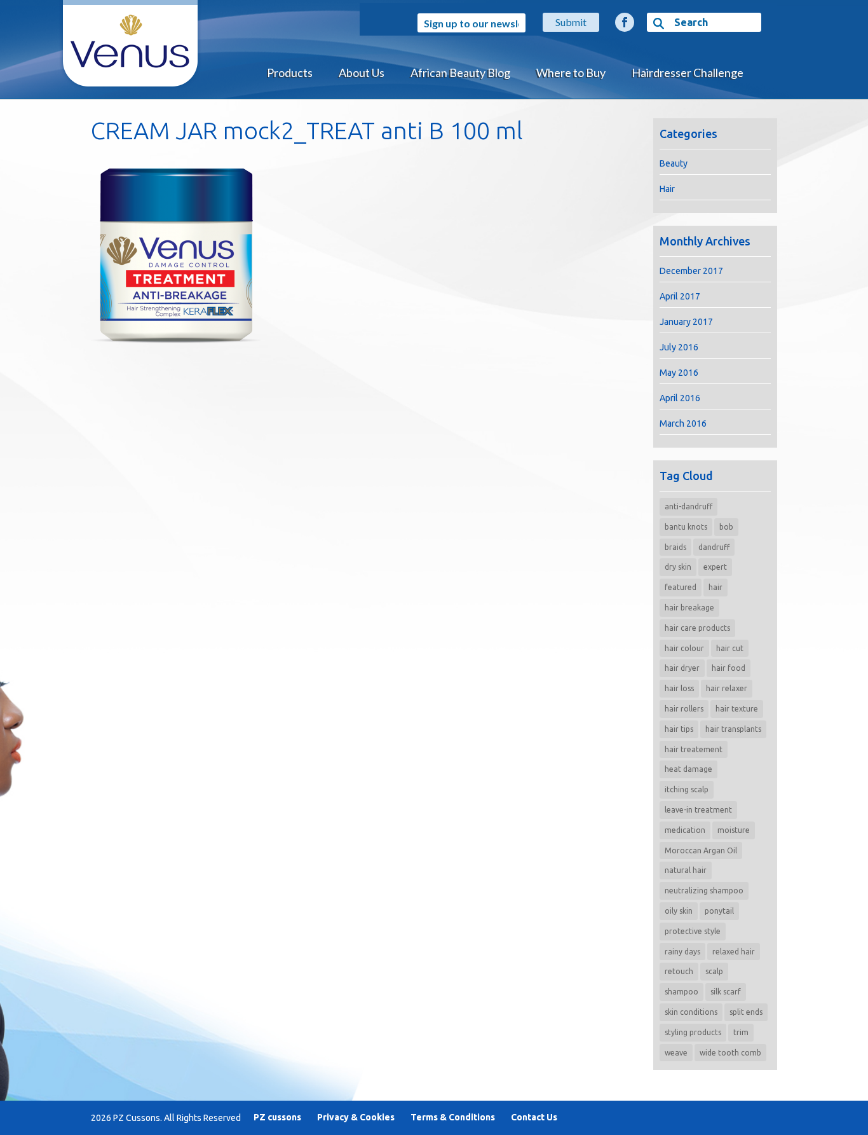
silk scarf (725, 991)
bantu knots (686, 527)
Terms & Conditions (452, 1117)
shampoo (681, 991)
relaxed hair (733, 951)
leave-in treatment (698, 810)
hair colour (684, 648)
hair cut (729, 648)
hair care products (697, 628)
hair (715, 587)
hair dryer (682, 668)
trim (741, 1032)
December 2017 (691, 271)
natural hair (686, 870)
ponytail (719, 911)
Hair (667, 189)
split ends (746, 1012)
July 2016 (679, 347)
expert (715, 567)
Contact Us (534, 1117)
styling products (693, 1032)
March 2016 (683, 423)
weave (676, 1053)
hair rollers (684, 709)
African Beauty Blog (460, 72)
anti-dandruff (688, 506)
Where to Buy (571, 72)
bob (726, 527)
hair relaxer (726, 688)
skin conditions (691, 1012)
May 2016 (679, 373)
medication (685, 830)
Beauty (674, 163)
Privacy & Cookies (356, 1117)
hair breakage (689, 607)
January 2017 (686, 322)
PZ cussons (277, 1117)
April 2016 (680, 398)
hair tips (679, 729)
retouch (679, 971)
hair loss (679, 688)
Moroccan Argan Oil (701, 850)
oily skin (679, 911)
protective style (693, 931)
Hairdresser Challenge (687, 72)
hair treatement (693, 749)
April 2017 (680, 296)
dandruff (713, 547)
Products (290, 72)
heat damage (688, 769)
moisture (733, 830)
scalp (714, 971)
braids (675, 547)
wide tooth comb (730, 1053)
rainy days (682, 951)
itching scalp (687, 789)
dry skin (678, 567)
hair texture (736, 709)
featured (680, 587)
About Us (361, 72)
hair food (728, 668)
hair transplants (733, 729)
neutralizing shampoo (704, 890)
